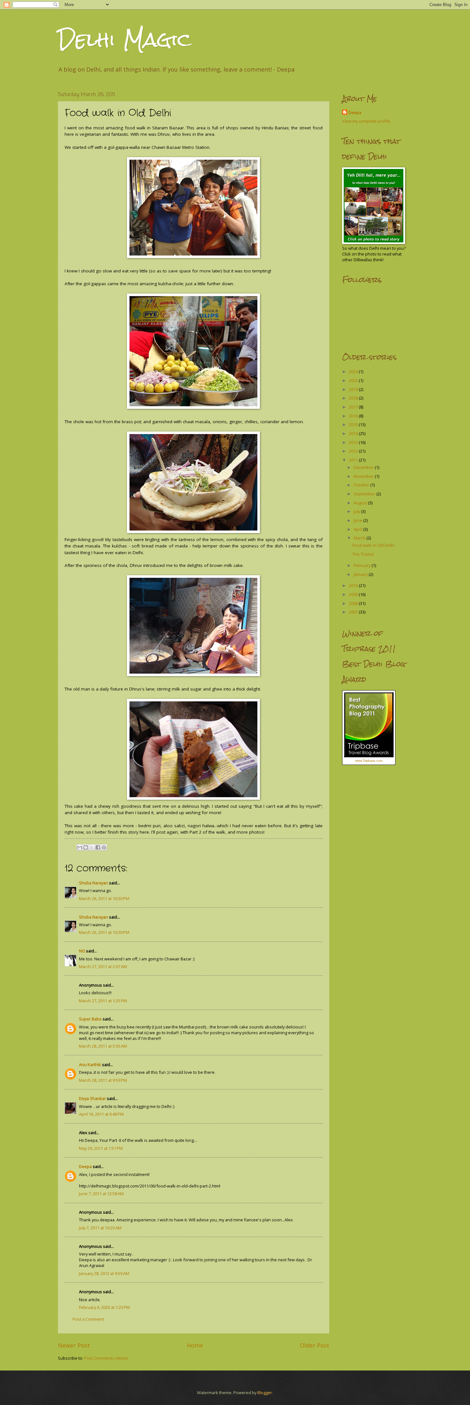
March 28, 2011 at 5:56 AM (103, 1046)
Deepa (85, 1166)
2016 (354, 416)
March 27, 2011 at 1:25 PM (103, 1001)
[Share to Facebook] (98, 847)
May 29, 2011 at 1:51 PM (101, 1148)
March (360, 538)
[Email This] (79, 847)
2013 (354, 442)
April (358, 529)
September (365, 494)
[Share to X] (92, 847)
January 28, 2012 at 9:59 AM (104, 1273)
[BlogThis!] (85, 847)
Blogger (264, 1392)
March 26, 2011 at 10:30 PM (104, 898)
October (362, 485)
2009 (354, 594)
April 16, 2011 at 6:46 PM (101, 1114)
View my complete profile (366, 121)
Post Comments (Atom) (106, 1358)
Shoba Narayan (93, 883)
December (364, 467)
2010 (354, 585)
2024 (354, 371)
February (363, 565)
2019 (354, 389)
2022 (354, 380)
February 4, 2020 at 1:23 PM (104, 1307)
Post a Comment (88, 1319)
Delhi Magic (125, 39)
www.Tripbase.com (368, 760)
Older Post (314, 1345)
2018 (354, 398)
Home (195, 1345)
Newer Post (74, 1345)
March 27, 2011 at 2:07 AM (103, 966)
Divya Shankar (92, 1098)
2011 (354, 460)
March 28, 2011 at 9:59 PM (103, 1080)
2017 (354, 407)
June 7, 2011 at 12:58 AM (101, 1193)
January (361, 574)
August (361, 503)
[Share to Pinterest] (104, 847)
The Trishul (363, 554)
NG (82, 951)
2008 (354, 603)
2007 (354, 612)
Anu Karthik (90, 1064)
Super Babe (90, 1019)
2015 (354, 424)
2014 (354, 433)
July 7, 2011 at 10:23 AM (100, 1228)
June (358, 520)
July (357, 511)
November (364, 476)
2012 (354, 451)
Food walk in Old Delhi (373, 545)
